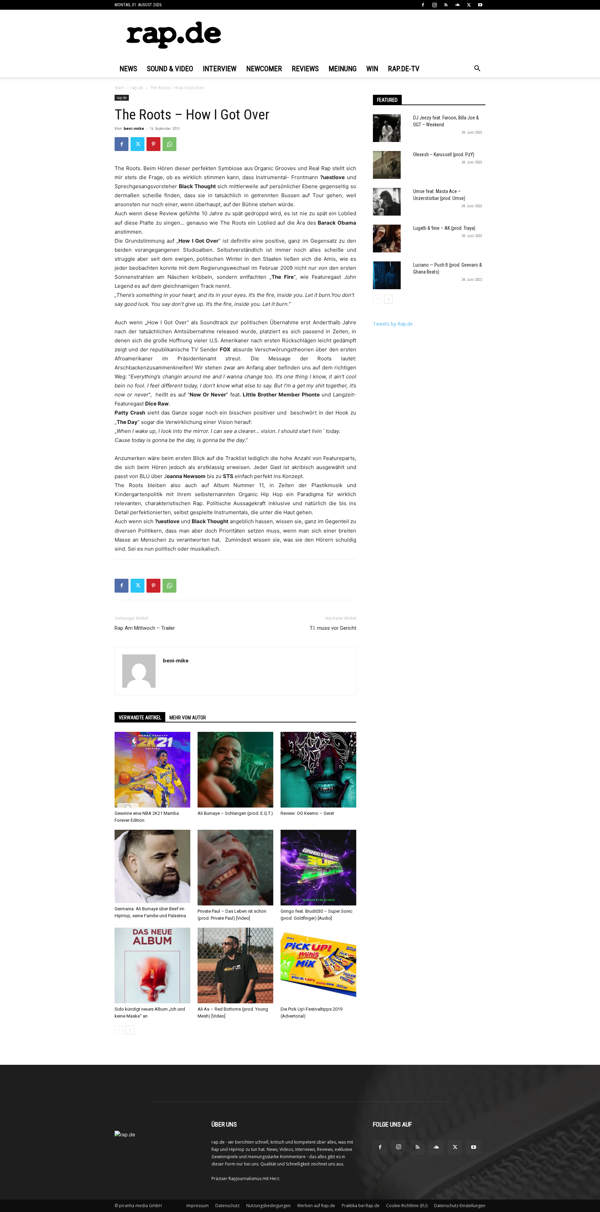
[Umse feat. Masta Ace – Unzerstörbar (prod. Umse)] (387, 202)
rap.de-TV (403, 69)
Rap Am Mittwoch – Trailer (145, 628)
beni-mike (134, 128)
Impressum (197, 1206)
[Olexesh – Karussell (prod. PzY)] (387, 165)
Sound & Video (170, 69)
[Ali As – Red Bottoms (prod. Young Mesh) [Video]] (235, 965)
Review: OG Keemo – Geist (307, 813)
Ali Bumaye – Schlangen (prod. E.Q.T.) (235, 813)
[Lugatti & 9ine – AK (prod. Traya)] (387, 238)
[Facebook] (423, 5)
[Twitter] (469, 5)
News (128, 69)
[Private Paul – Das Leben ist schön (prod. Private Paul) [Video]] (235, 867)
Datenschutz (227, 1206)
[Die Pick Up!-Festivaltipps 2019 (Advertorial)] (318, 965)
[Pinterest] (153, 144)
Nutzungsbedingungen (268, 1206)
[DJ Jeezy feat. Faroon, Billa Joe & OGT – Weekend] (387, 128)
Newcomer (264, 69)
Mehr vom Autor (187, 717)
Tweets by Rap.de (393, 323)
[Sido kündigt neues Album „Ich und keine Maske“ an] (152, 965)
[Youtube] (480, 5)
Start (119, 88)
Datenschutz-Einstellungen (459, 1206)
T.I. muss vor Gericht (333, 628)
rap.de (136, 88)
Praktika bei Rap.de (361, 1206)
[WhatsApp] (169, 144)
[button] (477, 69)
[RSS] (446, 5)
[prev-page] (119, 1030)
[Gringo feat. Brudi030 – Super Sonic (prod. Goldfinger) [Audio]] (318, 867)
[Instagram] (434, 5)
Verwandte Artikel (140, 717)
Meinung (342, 69)
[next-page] (130, 1030)
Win (372, 69)
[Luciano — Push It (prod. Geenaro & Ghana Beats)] (387, 275)
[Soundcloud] (457, 5)
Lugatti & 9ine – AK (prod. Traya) (444, 228)
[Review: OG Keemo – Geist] (318, 770)
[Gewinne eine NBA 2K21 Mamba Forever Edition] (152, 770)
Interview (219, 69)
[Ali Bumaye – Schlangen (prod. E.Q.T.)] (235, 770)
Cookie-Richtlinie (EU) (406, 1206)
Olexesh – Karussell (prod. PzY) (443, 154)
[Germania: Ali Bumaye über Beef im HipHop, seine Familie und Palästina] (152, 866)
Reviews (305, 69)
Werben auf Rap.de (316, 1206)
